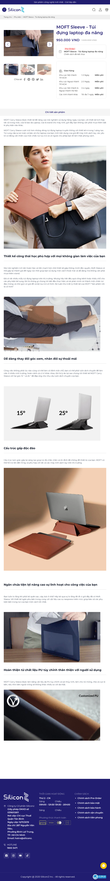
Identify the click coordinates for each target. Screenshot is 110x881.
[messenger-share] (28, 79)
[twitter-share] (37, 79)
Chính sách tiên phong (90, 817)
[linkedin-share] (41, 79)
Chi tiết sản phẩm (55, 112)
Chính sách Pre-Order (90, 798)
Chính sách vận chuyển (90, 812)
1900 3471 (12, 848)
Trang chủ (8, 17)
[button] (4, 10)
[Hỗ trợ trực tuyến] (103, 865)
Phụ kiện (17, 17)
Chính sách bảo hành (89, 808)
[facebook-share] (24, 79)
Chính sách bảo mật (89, 803)
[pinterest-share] (33, 79)
